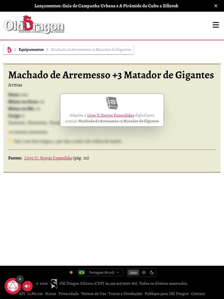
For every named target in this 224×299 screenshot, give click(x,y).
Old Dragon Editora (77, 283)
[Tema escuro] (151, 272)
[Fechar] (215, 5)
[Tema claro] (143, 272)
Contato (198, 293)
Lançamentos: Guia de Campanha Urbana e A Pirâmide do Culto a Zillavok (106, 6)
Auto (133, 272)
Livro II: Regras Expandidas (110, 115)
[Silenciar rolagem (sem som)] (27, 286)
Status (50, 293)
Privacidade (69, 293)
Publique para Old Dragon (167, 293)
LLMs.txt (35, 293)
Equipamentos (31, 49)
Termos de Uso (93, 293)
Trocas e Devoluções (125, 293)
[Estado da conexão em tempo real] (71, 272)
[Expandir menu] (215, 24)
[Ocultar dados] (20, 279)
